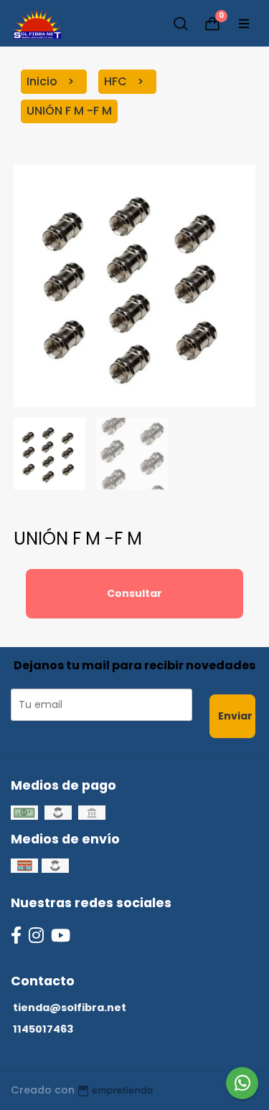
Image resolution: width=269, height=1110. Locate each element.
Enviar (235, 716)
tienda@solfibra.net (69, 1007)
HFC (117, 81)
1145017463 (43, 1029)
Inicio (43, 81)
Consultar (134, 593)
